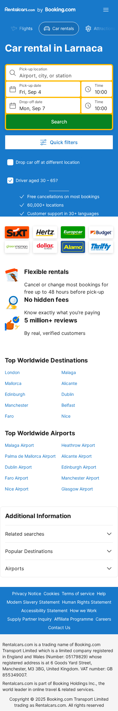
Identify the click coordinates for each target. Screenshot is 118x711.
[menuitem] (22, 28)
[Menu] (106, 9)
